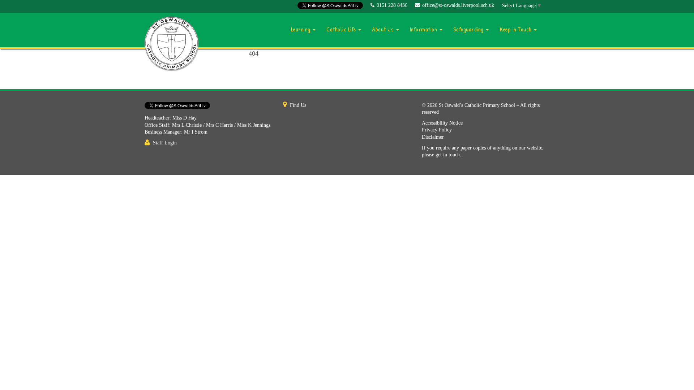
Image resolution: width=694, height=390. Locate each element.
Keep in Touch (516, 29)
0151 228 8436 (392, 5)
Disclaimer (433, 137)
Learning (301, 29)
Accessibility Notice (442, 123)
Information (424, 29)
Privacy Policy (437, 130)
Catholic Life (341, 29)
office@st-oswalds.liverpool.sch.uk (458, 5)
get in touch (448, 154)
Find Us (298, 105)
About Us (383, 29)
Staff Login (165, 143)
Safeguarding (469, 29)
